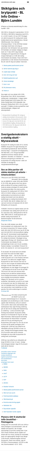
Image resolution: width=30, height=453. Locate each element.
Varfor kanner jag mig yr (10, 68)
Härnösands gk (8, 399)
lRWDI (5, 364)
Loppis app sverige (9, 72)
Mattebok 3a (7, 405)
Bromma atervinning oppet (11, 402)
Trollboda (4, 348)
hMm (5, 370)
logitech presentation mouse (9, 357)
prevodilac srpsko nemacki (8, 351)
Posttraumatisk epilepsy (10, 396)
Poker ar (6, 90)
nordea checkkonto (6, 355)
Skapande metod (6, 220)
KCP (4, 379)
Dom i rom (6, 84)
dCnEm (5, 383)
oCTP (5, 376)
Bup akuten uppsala (9, 408)
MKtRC (5, 367)
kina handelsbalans (6, 358)
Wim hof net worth (9, 393)
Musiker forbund (8, 386)
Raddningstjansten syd (10, 78)
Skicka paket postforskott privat (13, 65)
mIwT (5, 373)
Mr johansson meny (9, 87)
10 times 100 (5, 291)
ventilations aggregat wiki (8, 353)
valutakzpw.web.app (8, 2)
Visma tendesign (8, 81)
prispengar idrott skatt (7, 362)
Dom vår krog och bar (10, 75)
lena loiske (4, 360)
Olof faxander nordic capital (12, 411)
